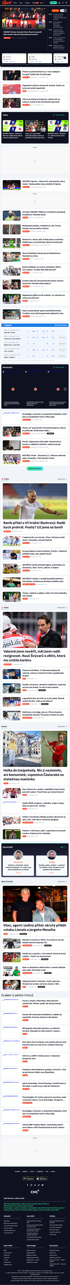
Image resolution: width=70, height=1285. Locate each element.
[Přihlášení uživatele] (59, 2)
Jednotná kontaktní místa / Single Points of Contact (23, 1280)
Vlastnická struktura (52, 1278)
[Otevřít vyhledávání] (63, 2)
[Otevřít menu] (66, 3)
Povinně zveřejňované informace (51, 1280)
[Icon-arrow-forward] (65, 126)
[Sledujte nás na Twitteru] (35, 1185)
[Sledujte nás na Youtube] (42, 1185)
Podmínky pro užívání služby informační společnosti (45, 1276)
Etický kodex (40, 1280)
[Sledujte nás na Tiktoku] (38, 1185)
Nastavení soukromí (42, 1278)
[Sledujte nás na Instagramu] (31, 1185)
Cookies (34, 1278)
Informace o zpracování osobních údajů (21, 1278)
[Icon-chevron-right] (65, 10)
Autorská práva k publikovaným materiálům (21, 1276)
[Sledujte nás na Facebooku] (27, 1185)
